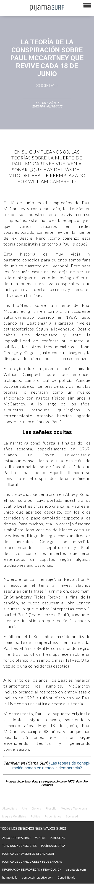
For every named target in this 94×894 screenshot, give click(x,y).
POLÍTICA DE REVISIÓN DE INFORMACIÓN (28, 853)
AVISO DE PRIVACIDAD (16, 837)
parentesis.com (76, 869)
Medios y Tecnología (74, 808)
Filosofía (51, 808)
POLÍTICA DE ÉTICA (53, 845)
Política (35, 816)
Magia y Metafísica (14, 816)
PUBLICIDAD (57, 837)
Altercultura (9, 808)
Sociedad (46, 85)
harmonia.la (9, 877)
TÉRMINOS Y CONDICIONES (19, 845)
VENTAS (40, 837)
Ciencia (36, 808)
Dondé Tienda (66, 877)
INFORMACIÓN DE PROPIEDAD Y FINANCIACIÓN (31, 869)
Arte (24, 808)
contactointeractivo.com (37, 877)
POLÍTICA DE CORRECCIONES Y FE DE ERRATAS (32, 861)
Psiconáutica (53, 816)
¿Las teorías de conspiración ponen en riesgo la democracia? (51, 765)
